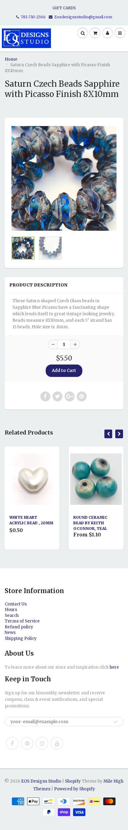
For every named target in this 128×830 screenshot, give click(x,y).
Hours (11, 609)
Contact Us (16, 604)
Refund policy (19, 627)
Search (12, 615)
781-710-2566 (33, 17)
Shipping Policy (21, 638)
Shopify (73, 781)
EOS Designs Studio (41, 781)
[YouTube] (57, 743)
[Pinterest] (27, 743)
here (114, 667)
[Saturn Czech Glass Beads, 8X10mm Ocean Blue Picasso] (64, 178)
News (10, 632)
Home (11, 59)
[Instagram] (42, 743)
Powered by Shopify (74, 789)
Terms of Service (22, 621)
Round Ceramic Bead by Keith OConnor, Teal (90, 523)
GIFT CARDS (64, 8)
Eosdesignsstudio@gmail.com (83, 17)
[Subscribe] (115, 722)
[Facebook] (12, 743)
